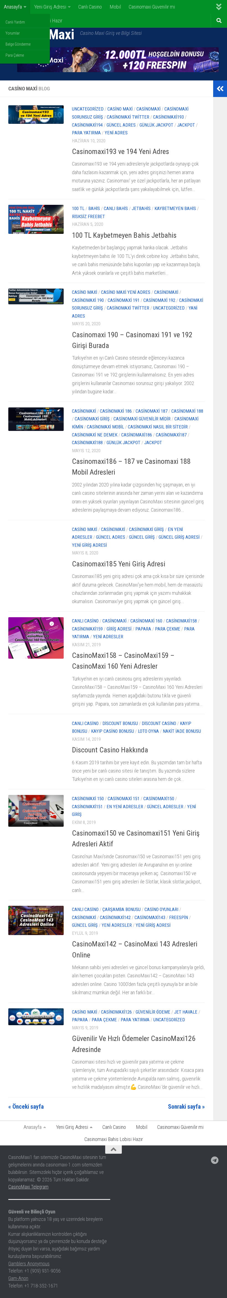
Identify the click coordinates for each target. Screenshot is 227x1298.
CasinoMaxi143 (150, 917)
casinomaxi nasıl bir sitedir (158, 427)
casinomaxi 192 (159, 300)
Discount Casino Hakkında (110, 750)
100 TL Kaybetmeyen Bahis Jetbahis (124, 235)
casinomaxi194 (87, 125)
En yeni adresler (125, 806)
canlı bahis (116, 208)
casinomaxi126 (116, 1012)
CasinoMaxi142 (115, 917)
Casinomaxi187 (171, 435)
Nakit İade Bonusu (182, 731)
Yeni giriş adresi (89, 545)
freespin (178, 917)
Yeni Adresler (108, 636)
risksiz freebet (88, 216)
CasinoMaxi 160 (146, 621)
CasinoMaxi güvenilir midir (142, 419)
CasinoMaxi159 (87, 629)
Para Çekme (15, 55)
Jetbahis (141, 208)
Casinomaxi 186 (116, 411)
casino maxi (120, 109)
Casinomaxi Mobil (105, 427)
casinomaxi (148, 109)
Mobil (115, 7)
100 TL (78, 208)
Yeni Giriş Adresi (50, 7)
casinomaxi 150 (88, 798)
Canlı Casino (90, 7)
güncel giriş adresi (179, 537)
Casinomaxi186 (136, 435)
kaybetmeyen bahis (175, 208)
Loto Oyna (148, 731)
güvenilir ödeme (153, 1012)
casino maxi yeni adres (125, 292)
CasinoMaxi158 (181, 621)
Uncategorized (88, 109)
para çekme (167, 629)
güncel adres (121, 125)
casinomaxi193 (168, 117)
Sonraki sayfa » (186, 1106)
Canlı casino (85, 621)
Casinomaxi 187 (151, 411)
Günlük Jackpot (156, 125)
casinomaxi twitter (128, 117)
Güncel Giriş (142, 537)
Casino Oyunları (161, 909)
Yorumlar (13, 33)
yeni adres (116, 132)
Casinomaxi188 (87, 442)
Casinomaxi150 (158, 798)
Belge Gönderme (18, 44)
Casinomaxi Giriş (92, 419)
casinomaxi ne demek (94, 435)
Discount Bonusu (120, 723)
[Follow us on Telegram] (215, 1160)
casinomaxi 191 (124, 300)
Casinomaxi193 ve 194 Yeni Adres (120, 151)
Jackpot (186, 125)
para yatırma (86, 132)
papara (143, 629)
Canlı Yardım (15, 22)
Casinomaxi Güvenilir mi (152, 7)
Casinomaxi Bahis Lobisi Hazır (113, 1139)
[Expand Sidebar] (220, 88)
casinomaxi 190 (88, 300)
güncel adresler (165, 806)
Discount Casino (159, 723)
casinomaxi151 (87, 806)
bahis (94, 208)
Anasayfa (13, 7)
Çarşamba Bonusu (121, 909)
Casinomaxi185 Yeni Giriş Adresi (118, 564)
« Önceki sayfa (26, 1106)
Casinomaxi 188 (187, 411)
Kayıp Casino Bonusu (112, 731)
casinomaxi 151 (124, 798)
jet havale (185, 1012)
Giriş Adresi (119, 629)
